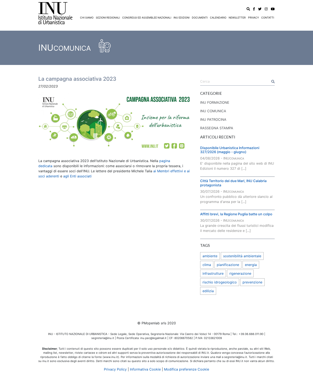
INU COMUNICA (213, 111)
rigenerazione (240, 273)
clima (206, 265)
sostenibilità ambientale (242, 256)
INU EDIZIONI (182, 17)
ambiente (209, 256)
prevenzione (252, 282)
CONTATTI (267, 17)
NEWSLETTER (237, 17)
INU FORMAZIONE (214, 102)
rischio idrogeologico (219, 282)
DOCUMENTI (200, 17)
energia (251, 265)
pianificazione (228, 265)
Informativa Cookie (145, 369)
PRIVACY (253, 17)
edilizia (208, 291)
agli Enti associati (77, 176)
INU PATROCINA (213, 119)
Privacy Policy (115, 369)
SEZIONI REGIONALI (108, 17)
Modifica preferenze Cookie (186, 369)
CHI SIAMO (86, 17)
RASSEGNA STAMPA (216, 128)
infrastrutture (213, 273)
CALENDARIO (218, 17)
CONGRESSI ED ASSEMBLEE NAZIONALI (146, 17)
